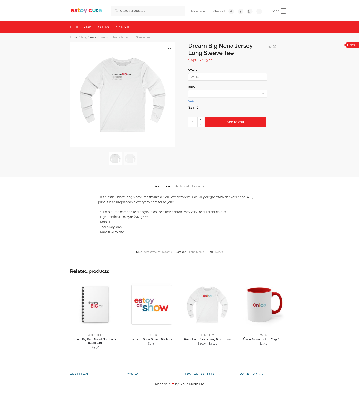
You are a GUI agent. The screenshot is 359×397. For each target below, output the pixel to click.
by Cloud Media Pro (189, 384)
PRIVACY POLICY (251, 374)
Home (73, 37)
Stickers (151, 335)
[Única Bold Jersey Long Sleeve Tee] (207, 304)
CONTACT (134, 374)
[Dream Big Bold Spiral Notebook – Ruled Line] (95, 304)
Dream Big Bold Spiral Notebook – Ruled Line (95, 341)
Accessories (95, 335)
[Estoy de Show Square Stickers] (151, 304)
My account (198, 11)
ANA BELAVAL (80, 374)
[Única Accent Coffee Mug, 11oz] (263, 304)
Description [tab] (162, 186)
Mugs (263, 335)
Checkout (219, 11)
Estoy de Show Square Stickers (151, 339)
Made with (163, 384)
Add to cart (235, 122)
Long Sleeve (88, 37)
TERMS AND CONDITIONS (201, 374)
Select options (95, 355)
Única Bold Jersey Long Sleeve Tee (207, 339)
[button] (170, 48)
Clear (191, 100)
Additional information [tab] (190, 186)
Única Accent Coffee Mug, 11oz (263, 339)
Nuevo (219, 251)
